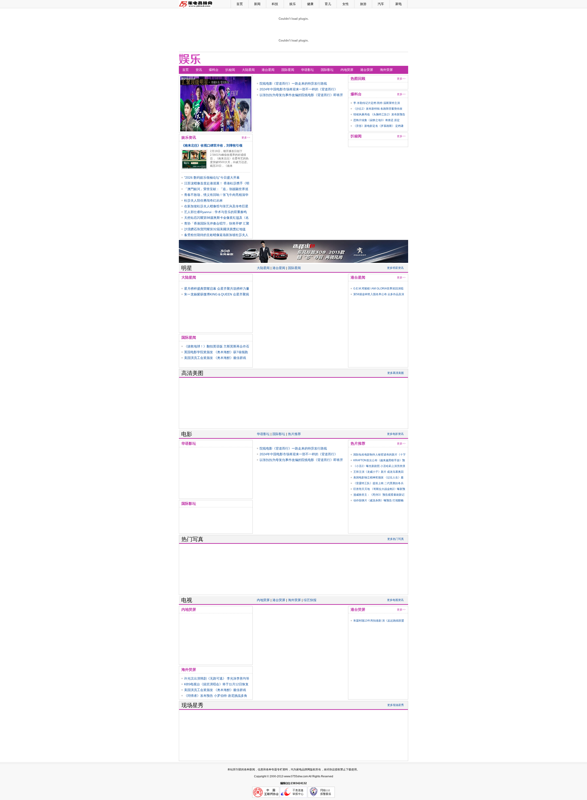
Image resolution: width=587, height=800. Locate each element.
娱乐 (292, 4)
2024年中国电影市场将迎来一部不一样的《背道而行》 (299, 89)
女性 (345, 4)
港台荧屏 (366, 70)
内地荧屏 (347, 70)
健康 (310, 4)
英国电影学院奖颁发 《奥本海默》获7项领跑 (216, 352)
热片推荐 (294, 434)
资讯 (199, 70)
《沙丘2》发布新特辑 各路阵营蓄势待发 (377, 108)
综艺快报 (310, 600)
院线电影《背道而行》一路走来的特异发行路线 (293, 83)
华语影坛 (307, 70)
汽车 (381, 4)
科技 (275, 4)
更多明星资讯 (395, 267)
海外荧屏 (386, 70)
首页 (239, 4)
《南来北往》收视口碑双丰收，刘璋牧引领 (211, 145)
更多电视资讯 (395, 600)
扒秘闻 (230, 70)
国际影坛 (327, 70)
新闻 (257, 4)
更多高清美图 (395, 373)
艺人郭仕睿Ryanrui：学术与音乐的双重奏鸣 (215, 212)
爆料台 (214, 70)
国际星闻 (287, 70)
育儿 (328, 4)
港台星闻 (268, 70)
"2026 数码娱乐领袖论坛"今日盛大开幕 (212, 177)
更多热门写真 (395, 539)
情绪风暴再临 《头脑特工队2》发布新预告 (379, 114)
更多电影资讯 (395, 434)
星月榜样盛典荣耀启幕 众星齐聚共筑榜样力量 (216, 288)
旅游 (363, 4)
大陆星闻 (248, 70)
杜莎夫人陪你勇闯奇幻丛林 (203, 200)
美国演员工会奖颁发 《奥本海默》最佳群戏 (215, 358)
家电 (398, 4)
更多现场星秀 (395, 705)
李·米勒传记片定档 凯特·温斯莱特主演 (376, 103)
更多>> (245, 137)
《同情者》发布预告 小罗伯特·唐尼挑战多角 (215, 695)
